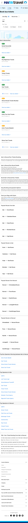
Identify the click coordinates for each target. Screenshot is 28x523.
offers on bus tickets (9, 198)
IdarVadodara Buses (9, 216)
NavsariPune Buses (9, 291)
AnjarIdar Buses (8, 260)
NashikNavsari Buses (9, 335)
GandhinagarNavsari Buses (11, 348)
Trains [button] (17, 8)
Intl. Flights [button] (25, 8)
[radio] (6, 16)
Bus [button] (10, 8)
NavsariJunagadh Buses (10, 304)
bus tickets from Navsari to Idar (19, 172)
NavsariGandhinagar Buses (11, 311)
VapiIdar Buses (7, 273)
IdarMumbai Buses (8, 229)
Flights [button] (3, 8)
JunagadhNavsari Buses (10, 342)
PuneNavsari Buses (9, 329)
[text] (2, 8)
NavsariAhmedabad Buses (11, 285)
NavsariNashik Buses (9, 298)
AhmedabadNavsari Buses (11, 322)
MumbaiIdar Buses (8, 267)
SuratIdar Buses (8, 247)
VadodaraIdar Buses (9, 254)
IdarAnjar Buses (8, 223)
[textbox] (13, 21)
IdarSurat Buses (8, 210)
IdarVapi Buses (7, 236)
